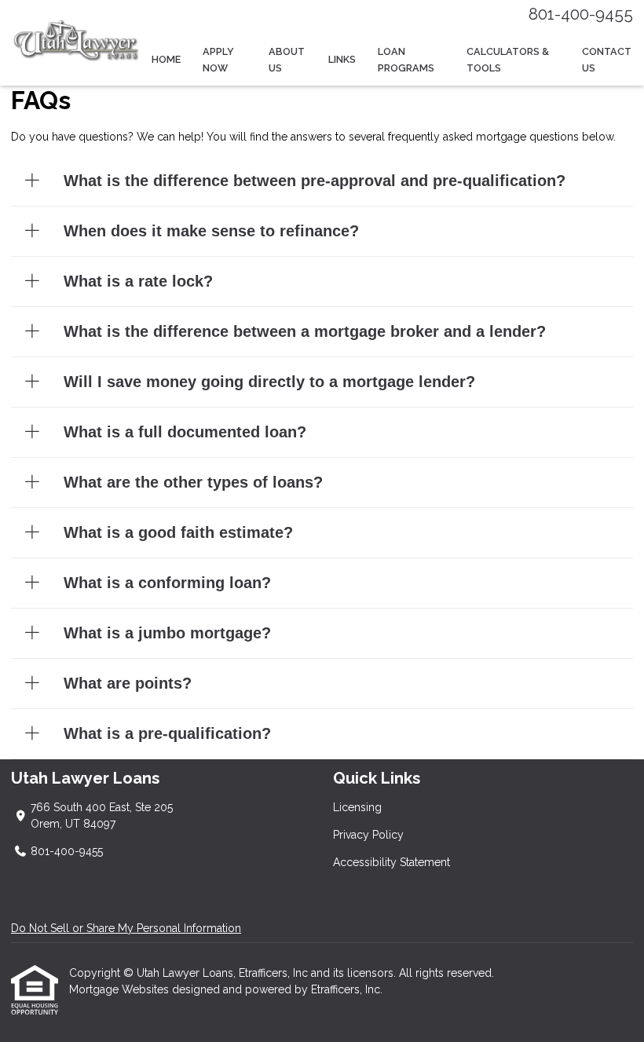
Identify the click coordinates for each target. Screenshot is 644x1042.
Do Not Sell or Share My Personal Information (126, 928)
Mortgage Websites (120, 989)
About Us (287, 60)
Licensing (357, 807)
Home (166, 59)
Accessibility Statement (391, 862)
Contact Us (606, 60)
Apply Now (218, 60)
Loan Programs (406, 60)
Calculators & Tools (508, 60)
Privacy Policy (368, 834)
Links (342, 59)
